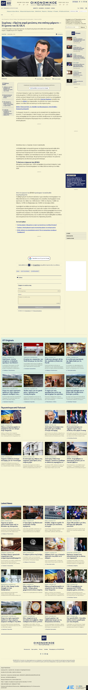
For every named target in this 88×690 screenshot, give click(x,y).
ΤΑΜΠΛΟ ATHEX (70, 238)
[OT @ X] (82, 1)
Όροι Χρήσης (27, 310)
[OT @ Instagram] (84, 1)
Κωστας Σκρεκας (25, 271)
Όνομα (19, 288)
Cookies (46, 649)
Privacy (41, 649)
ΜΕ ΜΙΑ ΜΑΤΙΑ (70, 236)
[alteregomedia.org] (70, 688)
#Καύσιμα (50, 11)
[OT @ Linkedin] (86, 1)
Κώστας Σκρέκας (46, 99)
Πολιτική (11, 19)
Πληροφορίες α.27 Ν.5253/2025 (56, 649)
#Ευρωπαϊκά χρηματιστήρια (27, 11)
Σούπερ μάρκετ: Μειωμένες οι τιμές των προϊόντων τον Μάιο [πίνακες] (37, 225)
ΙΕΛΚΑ (25, 101)
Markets (35, 8)
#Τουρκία (55, 11)
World (53, 8)
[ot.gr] (44, 5)
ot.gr (2, 19)
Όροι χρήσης (34, 649)
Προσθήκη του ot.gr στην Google (40, 88)
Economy (47, 8)
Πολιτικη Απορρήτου (37, 310)
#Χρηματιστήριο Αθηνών (13, 11)
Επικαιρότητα (6, 19)
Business (41, 8)
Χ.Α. (2, 14)
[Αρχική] (6, 3)
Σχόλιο (19, 294)
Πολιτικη (4, 34)
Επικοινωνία (27, 649)
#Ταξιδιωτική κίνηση (64, 11)
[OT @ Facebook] (79, 1)
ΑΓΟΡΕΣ (68, 233)
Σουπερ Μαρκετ (35, 271)
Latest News (6, 503)
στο (35, 265)
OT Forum (75, 1)
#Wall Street (38, 11)
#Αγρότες (44, 11)
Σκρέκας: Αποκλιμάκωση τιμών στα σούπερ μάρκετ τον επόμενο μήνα (36, 227)
